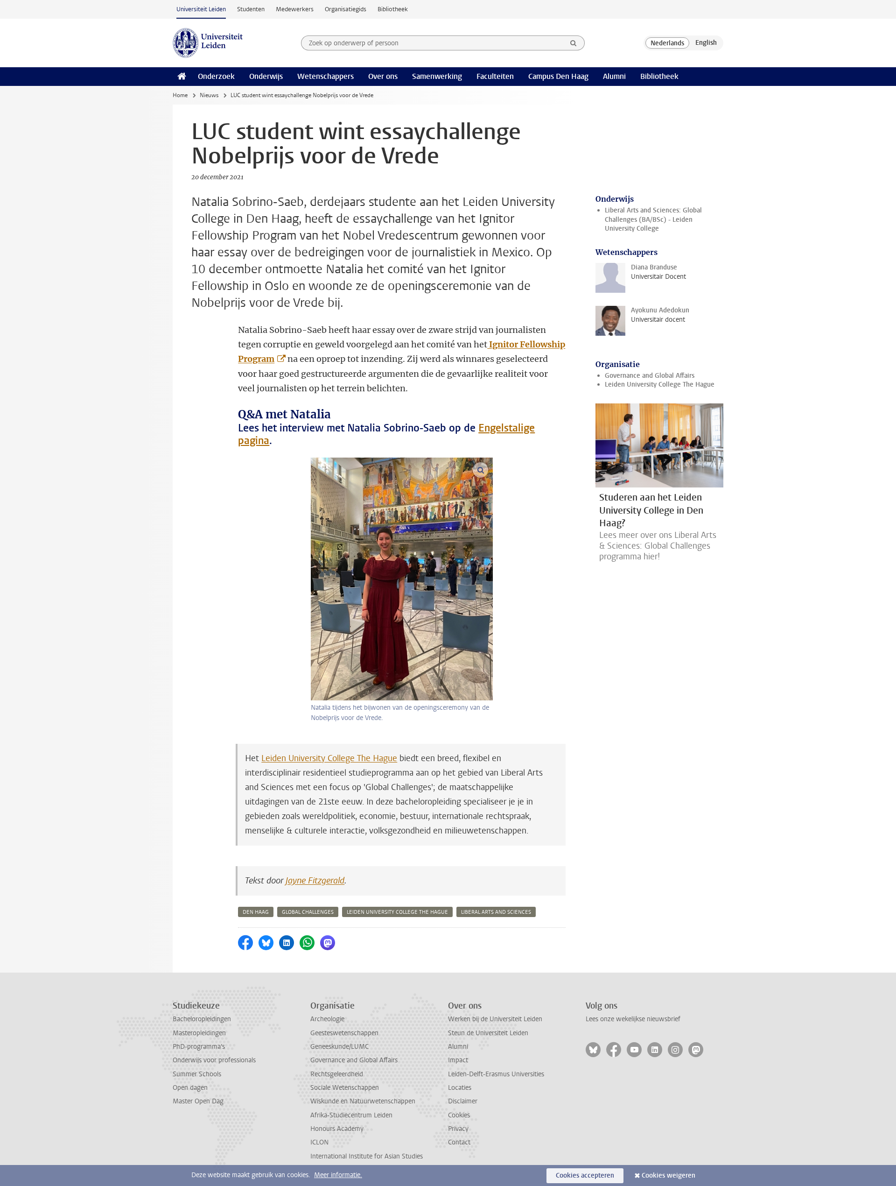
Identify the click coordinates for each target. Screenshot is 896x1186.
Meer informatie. (338, 1175)
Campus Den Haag (558, 76)
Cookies (459, 1115)
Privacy (458, 1128)
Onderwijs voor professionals (214, 1060)
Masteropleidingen (199, 1033)
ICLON (319, 1142)
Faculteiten (495, 76)
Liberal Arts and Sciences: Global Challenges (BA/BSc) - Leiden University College (653, 219)
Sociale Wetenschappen (344, 1087)
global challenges (308, 912)
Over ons (383, 76)
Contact (459, 1142)
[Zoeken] (573, 42)
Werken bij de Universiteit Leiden (495, 1019)
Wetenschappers (325, 76)
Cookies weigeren (668, 1175)
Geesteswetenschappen (344, 1033)
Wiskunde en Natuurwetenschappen (362, 1101)
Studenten (251, 9)
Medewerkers (295, 9)
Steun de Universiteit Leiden (488, 1033)
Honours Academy (337, 1128)
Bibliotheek (393, 9)
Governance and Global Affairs (649, 375)
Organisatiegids (345, 9)
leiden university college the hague (397, 912)
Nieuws (209, 95)
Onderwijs (266, 76)
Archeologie (327, 1019)
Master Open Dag (198, 1101)
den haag (256, 912)
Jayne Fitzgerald (315, 880)
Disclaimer (462, 1101)
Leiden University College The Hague (329, 758)
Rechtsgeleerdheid (336, 1074)
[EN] (706, 43)
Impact (458, 1060)
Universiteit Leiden (201, 9)
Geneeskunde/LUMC (339, 1046)
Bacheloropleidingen (202, 1019)
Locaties (459, 1087)
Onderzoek (216, 76)
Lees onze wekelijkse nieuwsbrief (633, 1019)
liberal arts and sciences (496, 912)
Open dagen (190, 1087)
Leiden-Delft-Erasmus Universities (496, 1074)
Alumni (614, 76)
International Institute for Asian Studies (366, 1156)
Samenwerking (437, 76)
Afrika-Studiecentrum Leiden (351, 1115)
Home (180, 95)
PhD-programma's (199, 1046)
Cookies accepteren (585, 1175)
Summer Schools (197, 1074)
